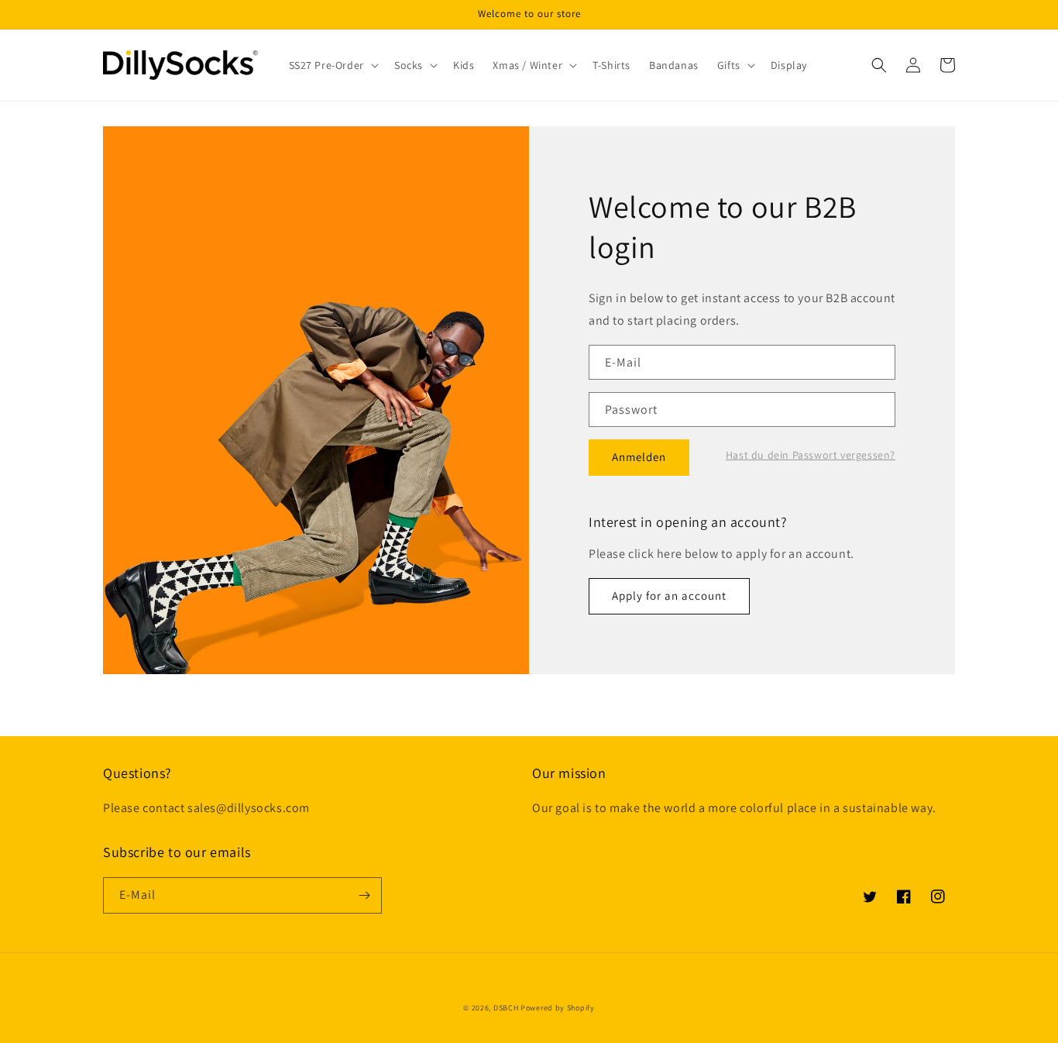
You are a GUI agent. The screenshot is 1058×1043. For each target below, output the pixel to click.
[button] (332, 65)
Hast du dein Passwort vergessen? (810, 454)
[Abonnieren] (364, 895)
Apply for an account (669, 595)
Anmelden (639, 456)
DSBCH (506, 1008)
